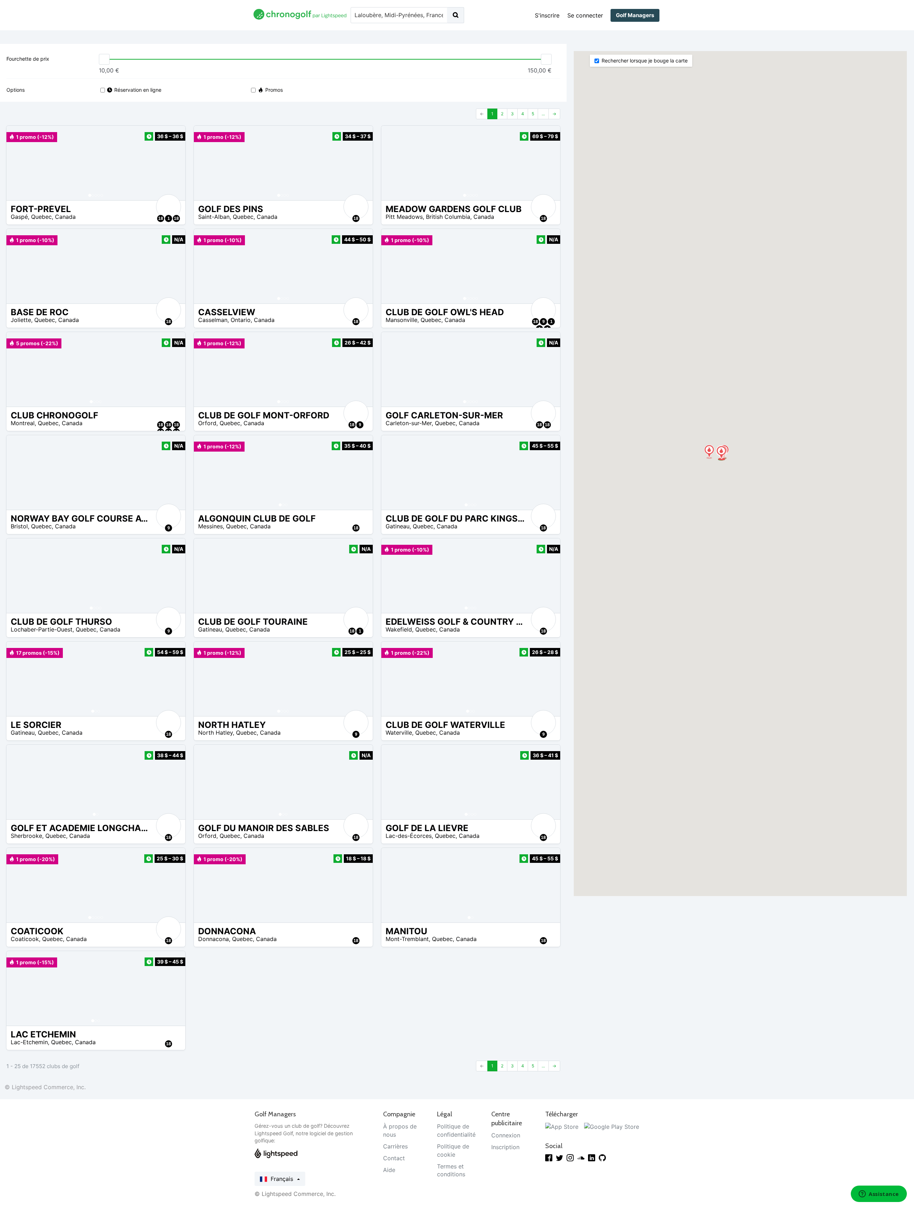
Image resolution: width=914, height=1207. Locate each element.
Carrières (395, 1146)
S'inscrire (547, 15)
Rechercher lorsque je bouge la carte (644, 60)
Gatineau (398, 526)
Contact (394, 1158)
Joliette (21, 319)
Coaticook (25, 938)
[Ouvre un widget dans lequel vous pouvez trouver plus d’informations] (879, 1194)
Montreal (23, 423)
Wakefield (399, 629)
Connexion (505, 1135)
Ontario (241, 319)
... (543, 113)
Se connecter (585, 15)
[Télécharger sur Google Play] (611, 1126)
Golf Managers (635, 15)
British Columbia (448, 216)
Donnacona (213, 938)
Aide (389, 1169)
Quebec (41, 216)
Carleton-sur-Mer (409, 423)
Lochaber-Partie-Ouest (41, 629)
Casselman (212, 319)
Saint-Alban (214, 216)
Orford (207, 423)
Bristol (19, 526)
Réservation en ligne (137, 90)
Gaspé (19, 216)
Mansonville (401, 319)
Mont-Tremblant (407, 938)
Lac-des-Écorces (409, 835)
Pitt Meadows (404, 216)
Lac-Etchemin (29, 1042)
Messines (210, 526)
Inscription (505, 1147)
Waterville (399, 732)
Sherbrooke (26, 835)
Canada (65, 216)
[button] (18, 163)
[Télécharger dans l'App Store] (561, 1126)
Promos (274, 90)
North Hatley (215, 732)
